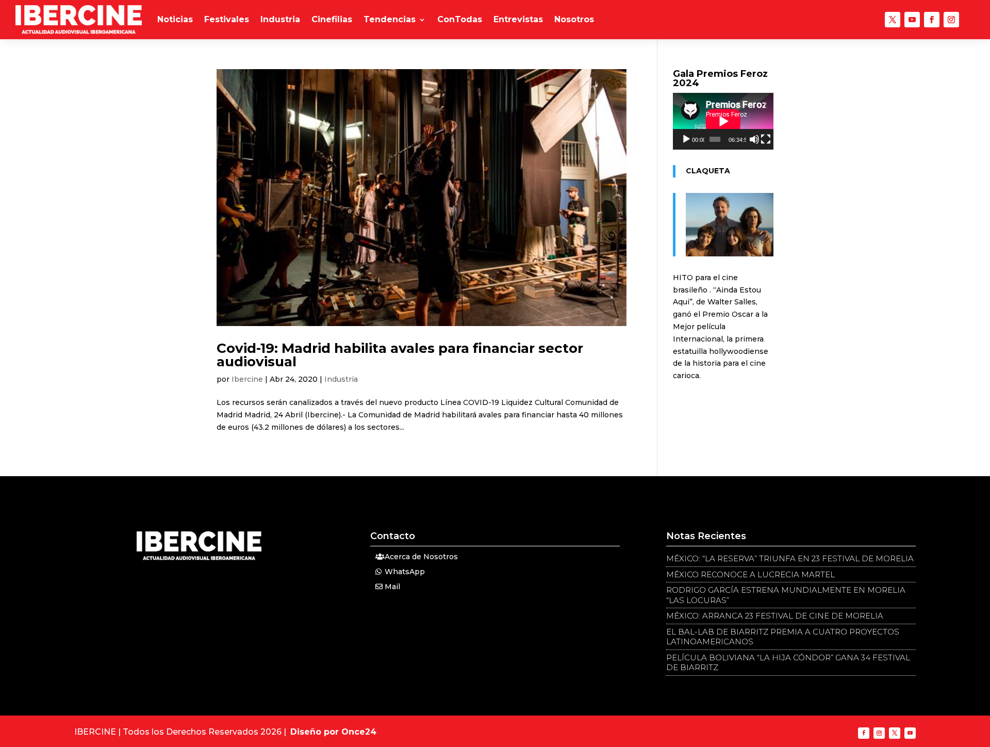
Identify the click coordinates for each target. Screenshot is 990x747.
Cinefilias (331, 19)
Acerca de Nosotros (421, 556)
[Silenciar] (754, 139)
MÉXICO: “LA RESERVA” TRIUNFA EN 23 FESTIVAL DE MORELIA (790, 558)
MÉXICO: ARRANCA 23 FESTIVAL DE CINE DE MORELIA (774, 616)
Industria (280, 19)
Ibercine (247, 379)
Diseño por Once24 (333, 732)
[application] (723, 121)
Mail (392, 586)
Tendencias (390, 19)
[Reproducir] (686, 139)
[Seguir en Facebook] (931, 19)
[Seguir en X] (892, 19)
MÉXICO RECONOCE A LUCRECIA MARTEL (750, 574)
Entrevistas (518, 19)
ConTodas (459, 19)
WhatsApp (405, 571)
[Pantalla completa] (766, 139)
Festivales (226, 19)
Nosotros (574, 19)
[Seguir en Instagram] (951, 19)
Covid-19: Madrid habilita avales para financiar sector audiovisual (400, 355)
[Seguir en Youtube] (912, 19)
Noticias (175, 19)
